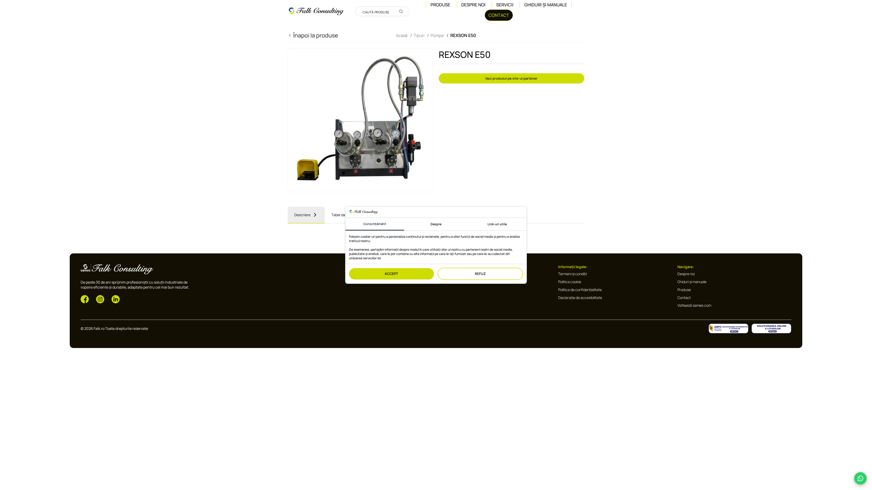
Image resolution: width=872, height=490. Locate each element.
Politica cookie (569, 281)
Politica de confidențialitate (580, 289)
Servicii (504, 5)
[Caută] (401, 11)
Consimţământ (374, 224)
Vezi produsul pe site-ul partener (511, 78)
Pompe (437, 35)
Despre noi (473, 5)
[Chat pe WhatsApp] (860, 478)
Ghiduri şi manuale (545, 5)
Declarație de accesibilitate (580, 297)
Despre (436, 224)
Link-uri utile (497, 224)
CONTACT (498, 15)
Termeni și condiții (572, 273)
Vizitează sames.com (694, 305)
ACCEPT (391, 273)
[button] (85, 298)
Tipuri (419, 35)
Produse (684, 289)
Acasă (401, 35)
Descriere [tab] (302, 214)
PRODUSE (440, 5)
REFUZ (480, 273)
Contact (684, 297)
